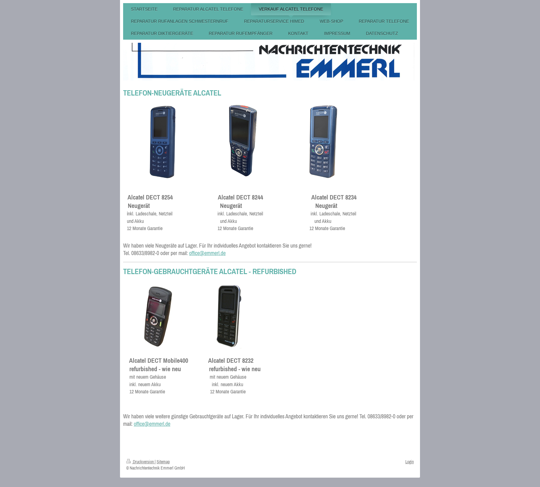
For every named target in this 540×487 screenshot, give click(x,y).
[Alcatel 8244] (243, 141)
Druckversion (143, 461)
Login (409, 461)
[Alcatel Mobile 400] (157, 315)
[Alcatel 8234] (323, 141)
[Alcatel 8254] (162, 141)
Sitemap (163, 461)
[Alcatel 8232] (229, 315)
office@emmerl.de (207, 253)
